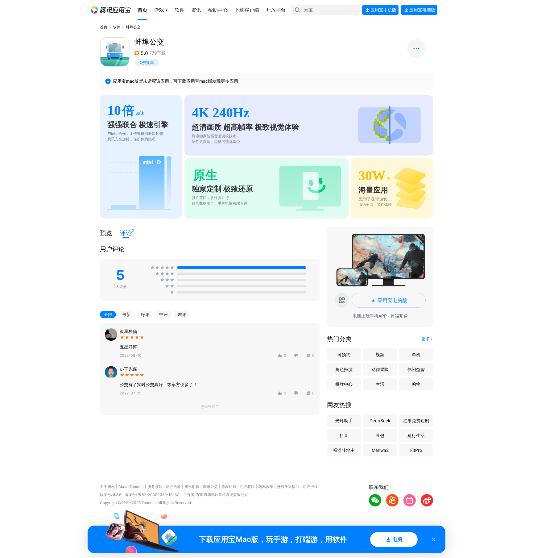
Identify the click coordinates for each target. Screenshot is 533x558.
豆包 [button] (380, 435)
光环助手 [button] (344, 420)
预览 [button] (106, 233)
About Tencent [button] (131, 486)
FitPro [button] (416, 450)
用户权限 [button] (247, 486)
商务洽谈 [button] (173, 486)
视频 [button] (380, 354)
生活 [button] (380, 384)
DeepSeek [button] (380, 420)
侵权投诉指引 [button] (288, 486)
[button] (111, 10)
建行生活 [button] (416, 435)
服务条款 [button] (154, 486)
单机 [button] (416, 354)
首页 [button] (103, 27)
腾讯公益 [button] (210, 486)
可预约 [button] (343, 354)
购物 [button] (416, 384)
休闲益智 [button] (416, 369)
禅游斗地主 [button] (344, 450)
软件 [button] (116, 27)
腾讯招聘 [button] (191, 486)
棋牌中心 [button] (344, 384)
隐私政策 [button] (265, 486)
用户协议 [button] (310, 486)
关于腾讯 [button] (107, 486)
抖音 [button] (344, 435)
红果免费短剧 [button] (416, 420)
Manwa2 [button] (380, 450)
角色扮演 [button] (344, 369)
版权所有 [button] (228, 486)
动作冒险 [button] (380, 369)
